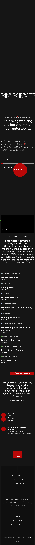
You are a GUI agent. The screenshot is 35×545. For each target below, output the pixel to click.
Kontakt (11, 413)
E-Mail (10, 415)
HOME (29, 537)
